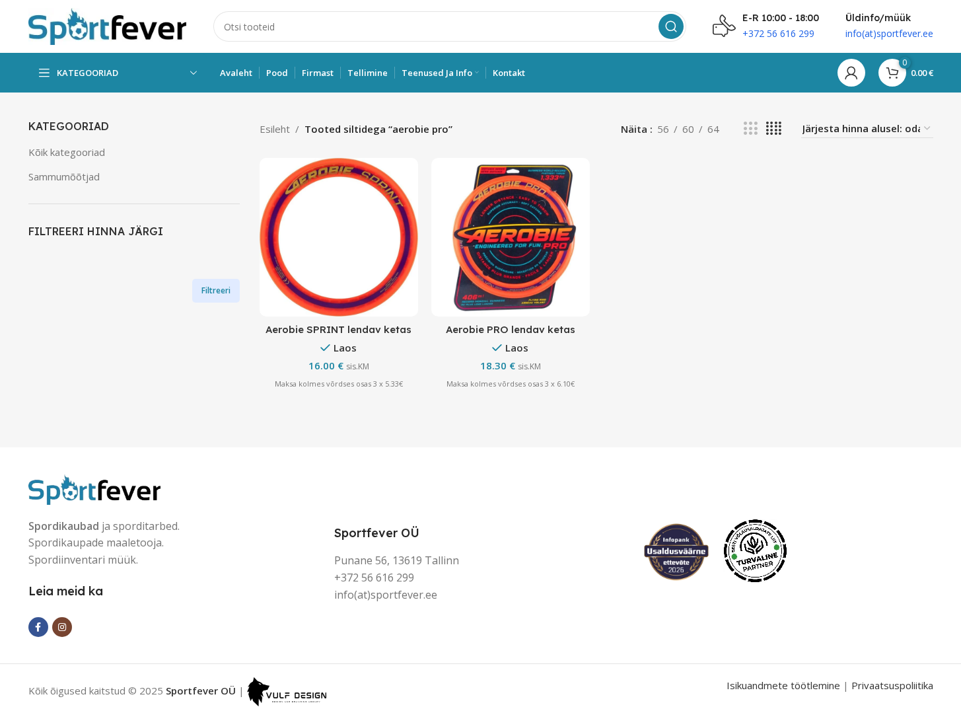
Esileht (275, 128)
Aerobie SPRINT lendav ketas (338, 329)
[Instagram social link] (62, 627)
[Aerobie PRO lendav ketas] (510, 237)
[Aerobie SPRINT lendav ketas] (339, 237)
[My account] (851, 72)
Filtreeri (216, 290)
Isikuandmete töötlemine (783, 685)
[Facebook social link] (38, 627)
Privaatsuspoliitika (892, 685)
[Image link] (94, 487)
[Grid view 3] (750, 128)
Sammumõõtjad (64, 176)
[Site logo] (107, 25)
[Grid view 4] (773, 128)
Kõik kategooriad (66, 152)
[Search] (671, 26)
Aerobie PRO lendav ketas (510, 329)
